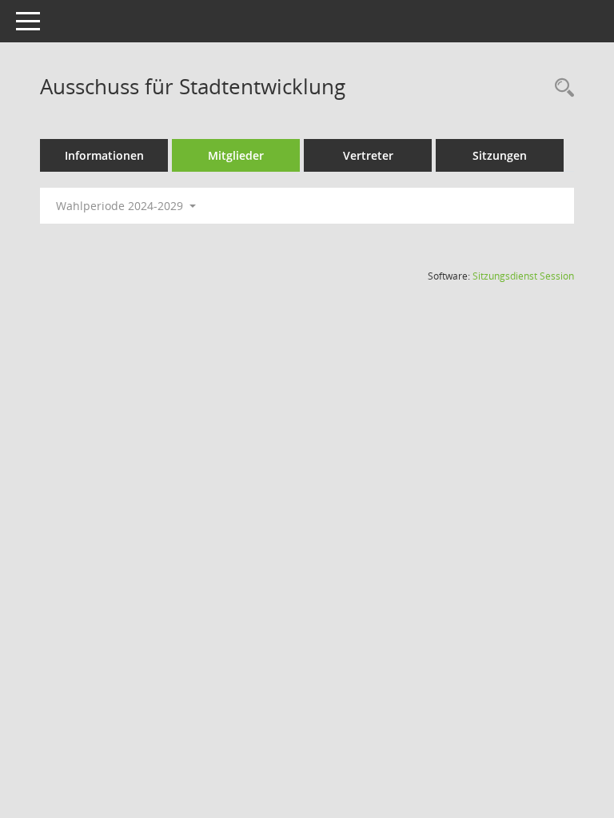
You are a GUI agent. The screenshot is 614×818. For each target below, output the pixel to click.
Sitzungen (499, 155)
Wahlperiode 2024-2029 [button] (121, 205)
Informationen (104, 155)
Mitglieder (236, 155)
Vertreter (368, 155)
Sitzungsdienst (523, 276)
